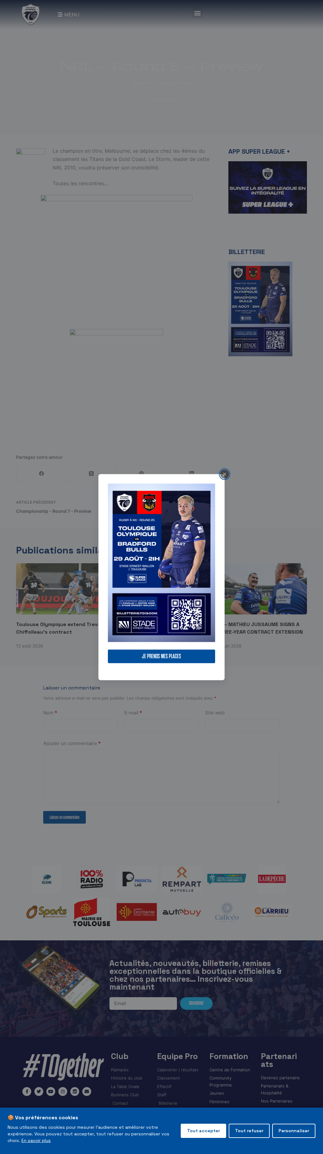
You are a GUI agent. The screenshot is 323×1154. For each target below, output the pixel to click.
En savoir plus (36, 1140)
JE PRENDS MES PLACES (161, 656)
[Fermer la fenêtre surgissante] (224, 474)
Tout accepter (203, 1130)
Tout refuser (249, 1130)
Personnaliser (294, 1130)
